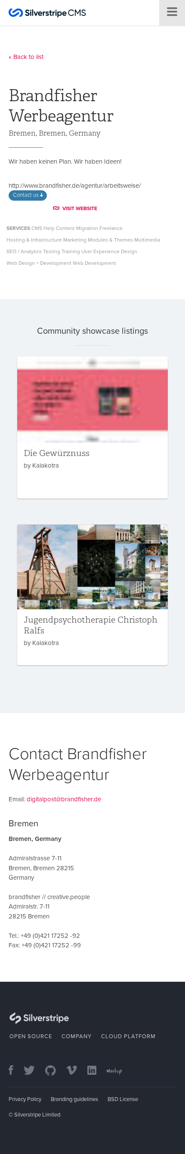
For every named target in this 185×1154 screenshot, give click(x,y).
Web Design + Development (38, 263)
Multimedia (147, 240)
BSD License (123, 1099)
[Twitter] (33, 1071)
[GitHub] (55, 1071)
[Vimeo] (76, 1071)
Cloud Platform (128, 1036)
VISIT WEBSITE (79, 208)
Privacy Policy (25, 1099)
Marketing (74, 240)
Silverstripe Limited (37, 1114)
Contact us (26, 195)
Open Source (30, 1036)
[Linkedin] (96, 1071)
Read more (92, 428)
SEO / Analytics (24, 251)
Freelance (111, 228)
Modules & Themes (110, 240)
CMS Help (43, 228)
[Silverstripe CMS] (47, 14)
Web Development (94, 263)
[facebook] (15, 1071)
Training (71, 251)
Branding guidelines (74, 1099)
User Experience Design (109, 251)
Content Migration (77, 228)
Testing (51, 251)
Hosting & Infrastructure (34, 240)
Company (77, 1036)
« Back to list (26, 57)
